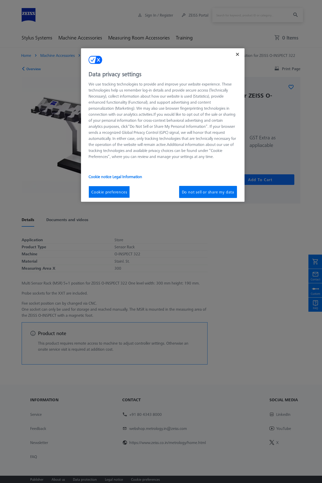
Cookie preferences (109, 192)
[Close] (237, 54)
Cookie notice (100, 176)
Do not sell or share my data (208, 192)
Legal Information (127, 176)
